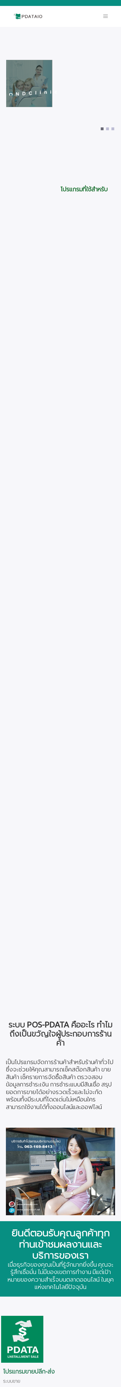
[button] (105, 16)
